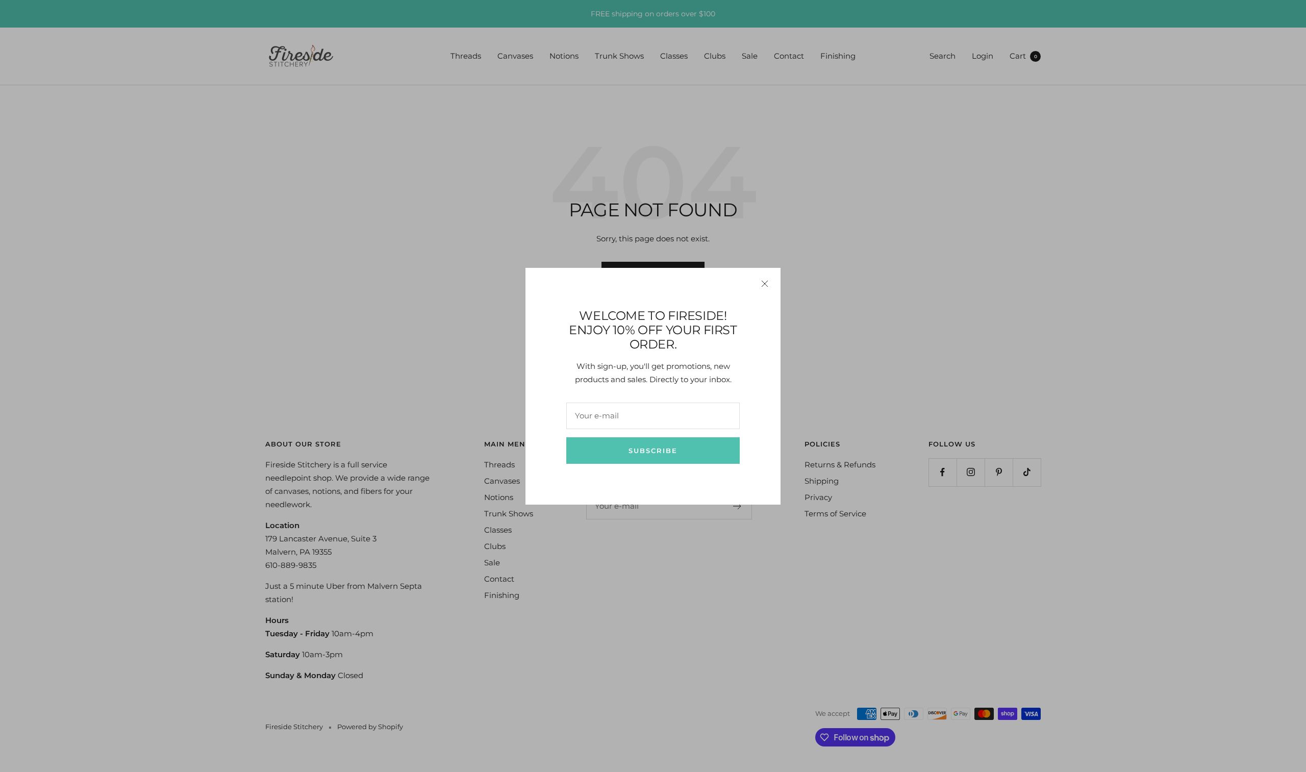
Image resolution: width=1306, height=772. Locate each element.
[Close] (764, 283)
